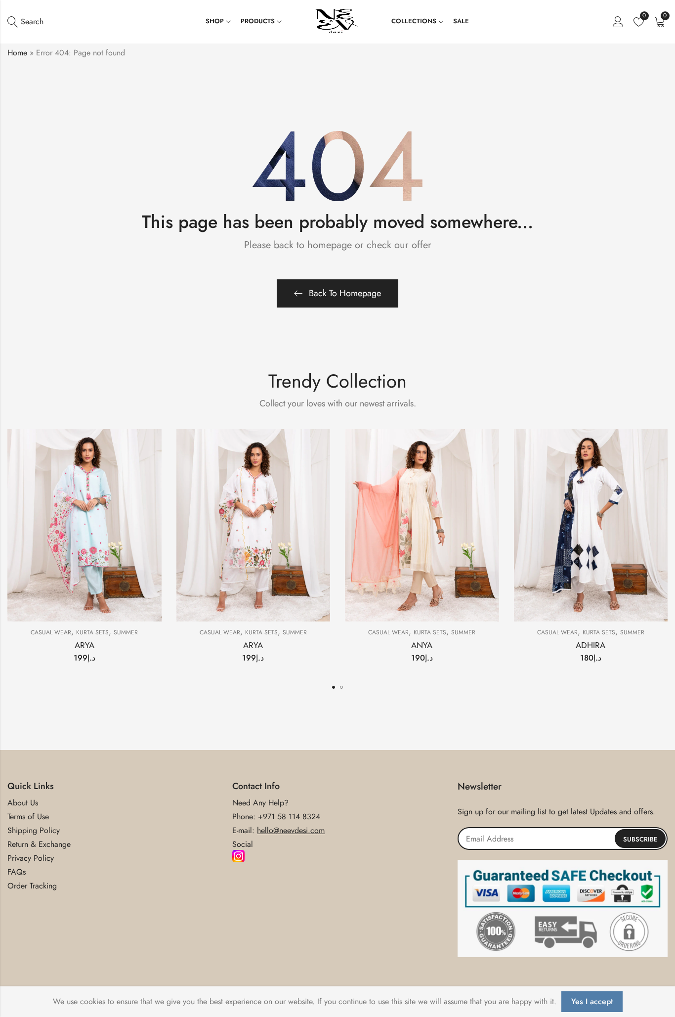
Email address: (563, 838)
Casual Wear (51, 632)
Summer (126, 632)
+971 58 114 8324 (289, 816)
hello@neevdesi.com (291, 830)
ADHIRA (590, 645)
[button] (333, 687)
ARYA (84, 645)
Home (17, 52)
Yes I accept (592, 1001)
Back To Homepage (345, 293)
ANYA (421, 645)
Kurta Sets (92, 632)
